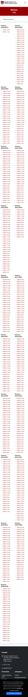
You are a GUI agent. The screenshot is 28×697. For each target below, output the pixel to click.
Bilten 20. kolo (20, 42)
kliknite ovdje (20, 688)
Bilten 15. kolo (20, 52)
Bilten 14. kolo (20, 54)
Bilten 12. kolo (20, 59)
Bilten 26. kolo (20, 30)
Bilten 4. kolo (20, 75)
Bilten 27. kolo (6, 216)
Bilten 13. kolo (20, 57)
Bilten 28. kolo (6, 214)
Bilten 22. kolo (20, 38)
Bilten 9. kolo (20, 65)
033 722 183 (6, 664)
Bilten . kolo (20, 84)
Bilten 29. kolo (6, 212)
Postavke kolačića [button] (14, 690)
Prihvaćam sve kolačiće (15, 693)
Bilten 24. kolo (20, 34)
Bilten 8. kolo (20, 67)
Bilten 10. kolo (20, 63)
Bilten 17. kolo (20, 48)
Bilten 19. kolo (20, 44)
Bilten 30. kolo (6, 210)
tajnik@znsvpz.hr (7, 668)
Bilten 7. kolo (20, 69)
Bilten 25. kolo (20, 32)
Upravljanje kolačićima (20, 677)
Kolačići (17, 675)
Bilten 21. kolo (20, 40)
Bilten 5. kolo (20, 73)
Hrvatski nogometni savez (6, 676)
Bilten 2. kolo (6, 30)
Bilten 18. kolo (20, 46)
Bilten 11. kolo (20, 61)
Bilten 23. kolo (20, 36)
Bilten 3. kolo (20, 77)
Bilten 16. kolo (20, 50)
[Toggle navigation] (25, 2)
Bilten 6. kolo (20, 71)
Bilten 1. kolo (6, 32)
